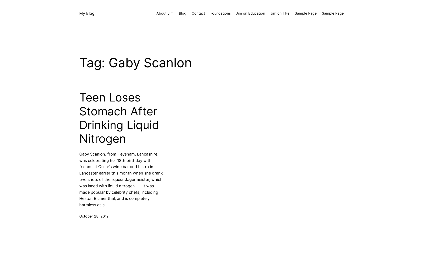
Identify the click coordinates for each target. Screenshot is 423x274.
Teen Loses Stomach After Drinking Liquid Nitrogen (119, 118)
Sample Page (306, 13)
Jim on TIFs (279, 13)
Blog (182, 13)
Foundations (220, 13)
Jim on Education (250, 13)
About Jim (165, 13)
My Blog (87, 13)
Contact (198, 13)
